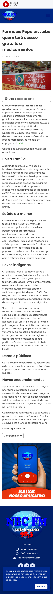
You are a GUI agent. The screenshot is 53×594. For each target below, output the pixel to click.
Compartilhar (11, 435)
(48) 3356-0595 (29, 549)
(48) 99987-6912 (29, 553)
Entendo (41, 586)
